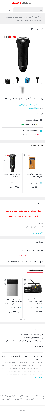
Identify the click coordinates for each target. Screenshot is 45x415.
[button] (24, 319)
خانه (41, 17)
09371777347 (25, 335)
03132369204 (34, 335)
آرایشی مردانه (28, 17)
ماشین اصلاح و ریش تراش (14, 17)
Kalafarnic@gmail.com (31, 338)
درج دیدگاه (22, 255)
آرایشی (36, 17)
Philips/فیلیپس (33, 108)
